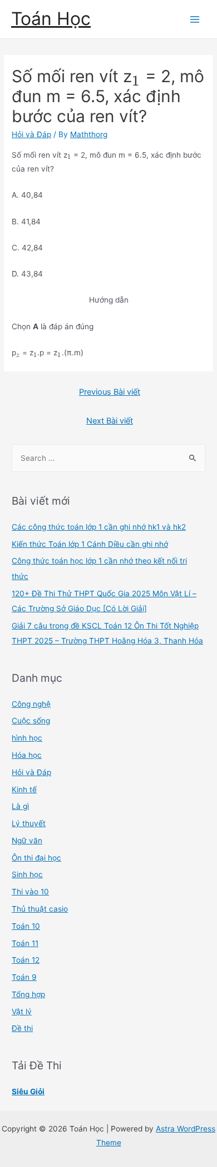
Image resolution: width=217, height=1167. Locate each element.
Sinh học (27, 874)
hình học (27, 737)
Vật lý (22, 1011)
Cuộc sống (31, 720)
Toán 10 (26, 926)
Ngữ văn (27, 840)
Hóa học (27, 755)
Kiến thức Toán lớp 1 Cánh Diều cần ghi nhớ (90, 544)
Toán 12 (26, 959)
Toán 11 (25, 943)
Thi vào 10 (30, 891)
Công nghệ (31, 704)
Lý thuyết (29, 823)
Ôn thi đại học (36, 857)
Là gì (20, 806)
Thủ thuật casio (40, 908)
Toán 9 (24, 977)
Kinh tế (24, 789)
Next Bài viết (109, 421)
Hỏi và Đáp (31, 134)
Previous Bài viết (109, 392)
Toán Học (51, 18)
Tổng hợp (28, 994)
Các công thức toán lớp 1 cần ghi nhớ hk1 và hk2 (99, 526)
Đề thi (22, 1028)
